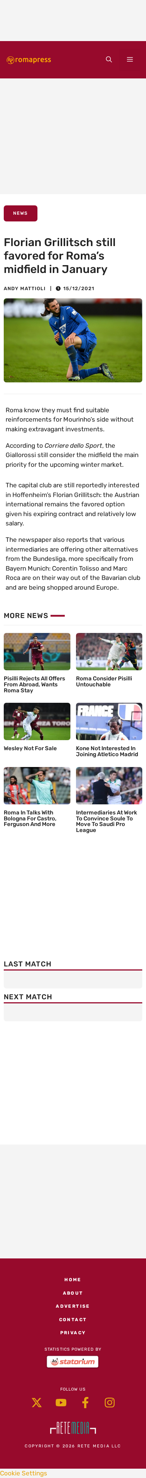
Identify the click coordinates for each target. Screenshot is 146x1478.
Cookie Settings (23, 1473)
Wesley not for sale (30, 748)
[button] (108, 60)
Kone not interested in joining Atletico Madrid (107, 751)
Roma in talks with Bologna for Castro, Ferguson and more (30, 818)
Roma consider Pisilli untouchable (104, 681)
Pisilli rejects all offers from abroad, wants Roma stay (34, 684)
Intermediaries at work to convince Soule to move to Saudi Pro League (106, 821)
